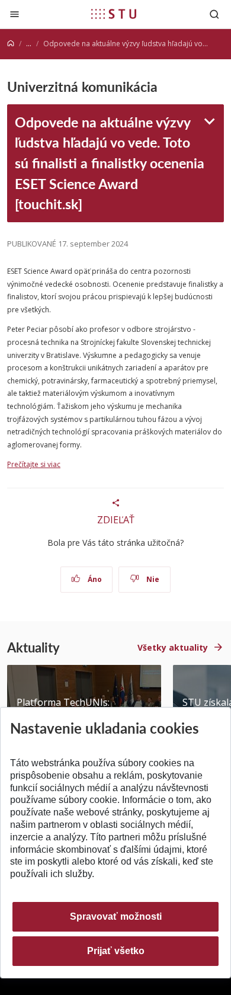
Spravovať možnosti (116, 916)
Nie (152, 579)
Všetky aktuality (172, 647)
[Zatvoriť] (14, 14)
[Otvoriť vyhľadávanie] (214, 14)
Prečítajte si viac (33, 464)
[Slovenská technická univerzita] (113, 13)
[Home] (10, 44)
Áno (94, 579)
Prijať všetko (116, 951)
